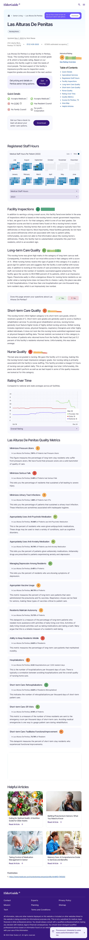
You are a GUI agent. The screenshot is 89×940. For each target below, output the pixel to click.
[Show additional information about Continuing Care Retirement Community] (21, 103)
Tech (6, 909)
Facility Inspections (69, 81)
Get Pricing (42, 82)
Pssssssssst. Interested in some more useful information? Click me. (68, 932)
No (74, 298)
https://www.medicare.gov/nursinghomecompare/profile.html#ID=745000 (37, 877)
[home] (12, 4)
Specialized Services (70, 75)
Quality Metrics (67, 97)
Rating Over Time (68, 94)
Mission (7, 905)
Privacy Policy (65, 900)
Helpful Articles (67, 106)
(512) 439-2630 (33, 44)
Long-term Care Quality (71, 84)
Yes (62, 298)
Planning (35, 905)
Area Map (65, 103)
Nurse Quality (67, 91)
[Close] (84, 932)
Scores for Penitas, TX (70, 100)
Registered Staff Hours (70, 78)
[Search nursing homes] (79, 4)
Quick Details (67, 72)
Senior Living (18, 16)
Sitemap (62, 905)
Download (75, 16)
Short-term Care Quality (71, 87)
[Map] (44, 766)
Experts (34, 900)
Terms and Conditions (40, 909)
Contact (7, 900)
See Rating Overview (68, 62)
